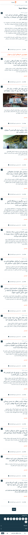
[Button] (24, 49)
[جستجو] (25, 533)
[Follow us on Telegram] (17, 519)
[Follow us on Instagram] (5, 519)
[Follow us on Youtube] (11, 519)
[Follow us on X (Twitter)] (14, 519)
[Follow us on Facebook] (20, 519)
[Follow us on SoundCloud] (8, 519)
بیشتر (14, 509)
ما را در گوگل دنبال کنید (16, 533)
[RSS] (23, 519)
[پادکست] (7, 533)
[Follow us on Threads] (26, 522)
